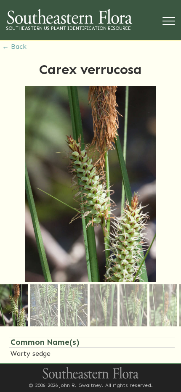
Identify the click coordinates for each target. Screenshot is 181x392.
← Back (14, 46)
